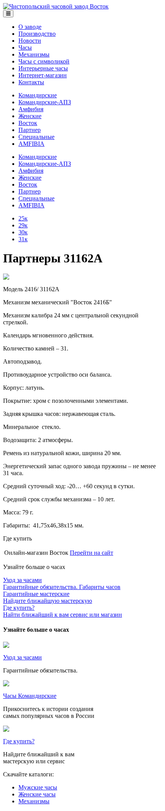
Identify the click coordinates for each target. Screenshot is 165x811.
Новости (29, 40)
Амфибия (30, 109)
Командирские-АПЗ (44, 102)
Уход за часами (22, 657)
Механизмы (34, 54)
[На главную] (56, 6)
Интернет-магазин (42, 75)
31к (23, 239)
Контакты (31, 82)
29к (23, 225)
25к (23, 218)
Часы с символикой (43, 61)
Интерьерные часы (43, 68)
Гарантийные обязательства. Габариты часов (61, 583)
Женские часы (37, 794)
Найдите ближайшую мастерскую (47, 597)
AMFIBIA (31, 143)
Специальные (36, 136)
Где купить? (19, 741)
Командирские (37, 95)
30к (23, 232)
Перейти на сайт (91, 552)
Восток (27, 123)
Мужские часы (37, 787)
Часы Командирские (29, 696)
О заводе (29, 26)
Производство (37, 33)
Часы (25, 47)
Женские (29, 116)
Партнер (29, 130)
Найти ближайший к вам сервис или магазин (62, 611)
